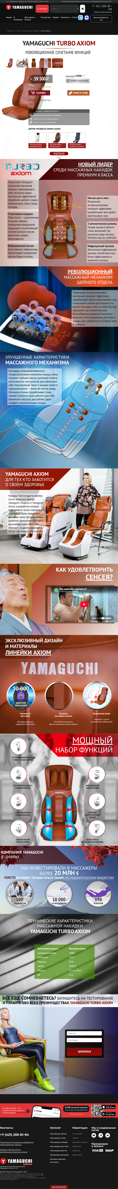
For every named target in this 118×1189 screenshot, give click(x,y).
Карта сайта (77, 1155)
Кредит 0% (76, 1146)
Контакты (65, 17)
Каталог (75, 1138)
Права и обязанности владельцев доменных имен (13, 1151)
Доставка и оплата (30, 18)
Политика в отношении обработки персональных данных (16, 1143)
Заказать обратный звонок (103, 12)
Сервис (55, 17)
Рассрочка (45, 17)
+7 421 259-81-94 (102, 8)
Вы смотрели (59, 1187)
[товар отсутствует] (82, 9)
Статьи (75, 17)
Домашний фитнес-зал (101, 19)
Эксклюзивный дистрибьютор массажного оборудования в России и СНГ (86, 1)
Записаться (84, 1051)
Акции (9, 17)
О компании (18, 18)
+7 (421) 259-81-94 (14, 1135)
